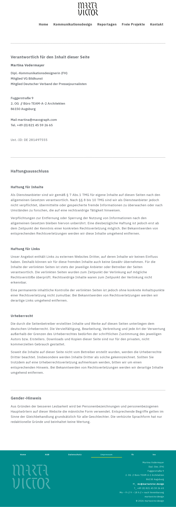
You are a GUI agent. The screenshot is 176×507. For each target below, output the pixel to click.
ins (154, 454)
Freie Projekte (133, 24)
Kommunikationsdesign (72, 24)
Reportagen (107, 24)
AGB (47, 454)
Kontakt (156, 24)
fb (132, 454)
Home (43, 24)
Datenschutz (75, 454)
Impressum (106, 454)
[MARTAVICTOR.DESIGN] (88, 9)
